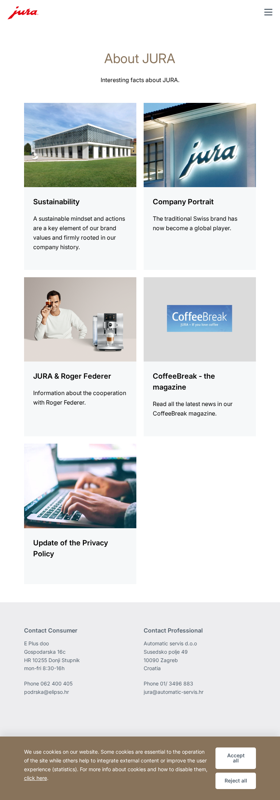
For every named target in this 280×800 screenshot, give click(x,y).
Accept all (236, 758)
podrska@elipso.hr (46, 692)
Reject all (236, 780)
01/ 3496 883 (176, 683)
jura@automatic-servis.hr (173, 692)
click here (35, 778)
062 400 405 (56, 683)
